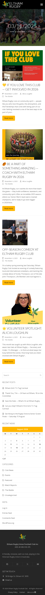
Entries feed (7, 513)
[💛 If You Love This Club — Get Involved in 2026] (22, 65)
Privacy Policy (12, 592)
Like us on (30, 592)
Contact (22, 592)
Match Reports (11, 485)
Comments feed (8, 518)
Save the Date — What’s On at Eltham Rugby (22, 401)
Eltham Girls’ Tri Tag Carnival (16, 388)
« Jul (4, 458)
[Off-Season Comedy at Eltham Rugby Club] (15, 232)
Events (7, 475)
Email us (8, 580)
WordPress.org (8, 523)
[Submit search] (40, 375)
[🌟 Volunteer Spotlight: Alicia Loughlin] (22, 309)
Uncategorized (11, 495)
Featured (8, 480)
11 (11, 444)
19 (17, 448)
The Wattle (9, 96)
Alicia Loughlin (27, 94)
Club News (9, 470)
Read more (8, 118)
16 (40, 444)
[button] (41, 4)
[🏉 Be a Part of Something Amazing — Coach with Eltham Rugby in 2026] (22, 144)
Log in (4, 508)
